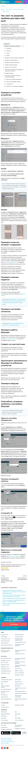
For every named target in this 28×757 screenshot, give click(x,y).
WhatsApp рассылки (5, 673)
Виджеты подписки (19, 670)
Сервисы (3, 677)
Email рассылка (4, 634)
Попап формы (18, 679)
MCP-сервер (18, 718)
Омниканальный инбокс (20, 691)
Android (8, 55)
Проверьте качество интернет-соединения (14, 57)
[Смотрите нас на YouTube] (2, 748)
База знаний (3, 716)
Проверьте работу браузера (11, 64)
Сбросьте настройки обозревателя (14, 79)
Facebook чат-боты (5, 664)
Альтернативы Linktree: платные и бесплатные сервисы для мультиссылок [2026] (13, 595)
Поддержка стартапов (20, 728)
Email (2, 632)
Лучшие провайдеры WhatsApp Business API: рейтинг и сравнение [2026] (13, 601)
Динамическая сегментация (18, 696)
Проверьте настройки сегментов (12, 62)
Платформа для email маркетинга (19, 645)
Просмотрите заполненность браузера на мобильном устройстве (14, 70)
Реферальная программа (6, 729)
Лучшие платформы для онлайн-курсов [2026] (14, 598)
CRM (2, 683)
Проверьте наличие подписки (11, 60)
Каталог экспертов (19, 720)
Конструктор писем (5, 641)
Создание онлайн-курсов (6, 679)
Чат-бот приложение (19, 672)
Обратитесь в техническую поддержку (14, 86)
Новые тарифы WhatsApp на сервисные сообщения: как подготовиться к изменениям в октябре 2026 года (14, 592)
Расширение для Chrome (20, 642)
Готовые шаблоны (19, 636)
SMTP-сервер (4, 636)
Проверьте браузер (9, 73)
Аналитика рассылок (19, 634)
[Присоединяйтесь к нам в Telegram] (5, 748)
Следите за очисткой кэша (11, 67)
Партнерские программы (8, 723)
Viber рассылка (4, 697)
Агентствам (3, 725)
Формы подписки (4, 643)
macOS (7, 53)
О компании (4, 703)
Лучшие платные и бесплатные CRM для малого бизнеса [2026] (14, 604)
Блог (16, 711)
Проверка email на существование (19, 639)
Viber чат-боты (18, 668)
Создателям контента (19, 653)
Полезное (4, 709)
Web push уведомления (6, 699)
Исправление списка (5, 638)
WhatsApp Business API (6, 671)
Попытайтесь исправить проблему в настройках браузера (13, 76)
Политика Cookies (5, 743)
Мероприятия (4, 711)
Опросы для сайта (19, 683)
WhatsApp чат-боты (5, 668)
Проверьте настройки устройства (12, 46)
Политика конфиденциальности (8, 741)
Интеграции (17, 714)
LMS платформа (4, 681)
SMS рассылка (4, 694)
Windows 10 (8, 48)
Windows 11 (8, 50)
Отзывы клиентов (5, 707)
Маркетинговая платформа (21, 693)
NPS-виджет (17, 686)
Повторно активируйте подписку (13, 81)
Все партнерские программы (18, 726)
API (15, 716)
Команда (3, 705)
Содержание (7, 44)
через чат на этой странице (13, 556)
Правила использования (6, 738)
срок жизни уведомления (11, 262)
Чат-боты (4, 656)
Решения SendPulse (7, 648)
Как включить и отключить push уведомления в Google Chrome (13, 302)
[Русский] (23, 2)
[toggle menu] (26, 2)
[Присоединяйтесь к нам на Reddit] (7, 748)
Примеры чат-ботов (19, 675)
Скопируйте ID (9, 84)
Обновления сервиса (19, 705)
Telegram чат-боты (5, 666)
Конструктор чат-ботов (6, 658)
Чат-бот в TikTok (4, 662)
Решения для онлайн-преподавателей (5, 651)
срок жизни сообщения (11, 338)
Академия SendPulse (5, 714)
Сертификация (4, 727)
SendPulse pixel (18, 681)
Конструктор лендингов (6, 689)
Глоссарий (3, 718)
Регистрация (18, 1)
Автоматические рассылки (7, 645)
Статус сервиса (4, 720)
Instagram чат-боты (5, 660)
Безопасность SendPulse (6, 740)
